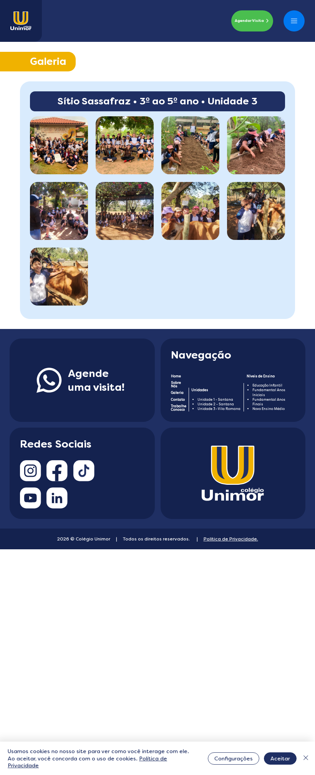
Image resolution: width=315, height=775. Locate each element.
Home (176, 376)
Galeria (177, 392)
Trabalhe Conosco (178, 408)
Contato (178, 399)
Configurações (233, 758)
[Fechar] (305, 758)
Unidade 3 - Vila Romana (218, 409)
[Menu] (294, 21)
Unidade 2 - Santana (215, 404)
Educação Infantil (267, 385)
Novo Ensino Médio (268, 409)
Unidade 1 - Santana (215, 399)
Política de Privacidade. (231, 539)
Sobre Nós (176, 384)
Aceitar (280, 758)
